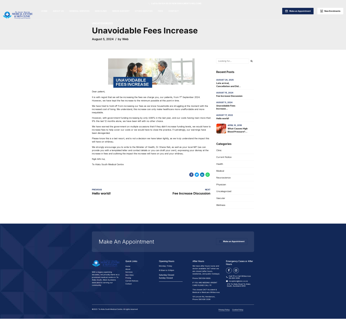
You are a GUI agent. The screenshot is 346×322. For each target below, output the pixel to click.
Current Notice (224, 157)
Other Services (144, 11)
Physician (221, 184)
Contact (173, 11)
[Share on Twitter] (197, 174)
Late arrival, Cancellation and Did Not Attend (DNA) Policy (229, 86)
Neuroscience (223, 177)
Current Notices (131, 281)
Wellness (220, 205)
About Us (58, 11)
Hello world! (222, 118)
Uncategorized (102, 23)
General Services (79, 11)
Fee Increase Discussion (229, 96)
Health (219, 164)
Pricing (128, 278)
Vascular (220, 198)
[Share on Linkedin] (202, 174)
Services (129, 272)
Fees (160, 11)
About (127, 269)
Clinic (219, 150)
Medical (220, 171)
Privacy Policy (224, 310)
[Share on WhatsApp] (207, 174)
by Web (123, 39)
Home (44, 11)
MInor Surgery (120, 11)
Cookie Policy (237, 310)
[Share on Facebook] (191, 174)
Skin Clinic (101, 11)
